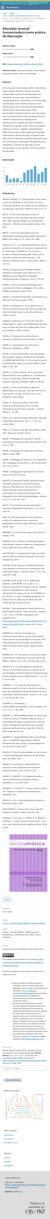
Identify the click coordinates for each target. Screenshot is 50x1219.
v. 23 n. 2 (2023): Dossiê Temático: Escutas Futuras (21, 16)
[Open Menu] (2, 7)
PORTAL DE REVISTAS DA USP (14, 3)
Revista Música (12, 7)
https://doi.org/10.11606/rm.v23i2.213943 (24, 64)
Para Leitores (9, 1135)
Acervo (12, 13)
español (7, 1161)
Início (5, 13)
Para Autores (9, 1139)
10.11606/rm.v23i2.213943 (12, 1058)
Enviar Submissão (13, 1080)
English (7, 1158)
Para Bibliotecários (11, 1142)
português (8, 1165)
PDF (8, 899)
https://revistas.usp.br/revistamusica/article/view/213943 (24, 1060)
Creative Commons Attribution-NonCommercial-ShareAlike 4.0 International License (23, 962)
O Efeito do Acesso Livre (34, 1039)
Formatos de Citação (12, 1068)
